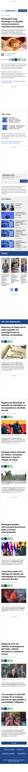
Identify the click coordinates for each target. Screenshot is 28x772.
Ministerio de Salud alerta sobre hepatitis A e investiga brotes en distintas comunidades (13, 331)
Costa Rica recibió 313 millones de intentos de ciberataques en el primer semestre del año (13, 575)
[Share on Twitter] (16, 59)
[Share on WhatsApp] (19, 59)
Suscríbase (21, 754)
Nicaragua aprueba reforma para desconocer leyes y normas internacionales (13, 528)
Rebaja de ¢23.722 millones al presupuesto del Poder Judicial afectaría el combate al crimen (12, 649)
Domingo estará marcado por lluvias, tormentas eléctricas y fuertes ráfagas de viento (13, 456)
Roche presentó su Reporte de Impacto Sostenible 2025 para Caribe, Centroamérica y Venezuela (5, 280)
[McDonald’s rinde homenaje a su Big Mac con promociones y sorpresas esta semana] (14, 44)
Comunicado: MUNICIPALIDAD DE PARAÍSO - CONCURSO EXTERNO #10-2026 (15, 120)
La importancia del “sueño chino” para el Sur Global (20, 214)
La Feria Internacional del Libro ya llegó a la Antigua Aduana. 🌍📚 (15, 278)
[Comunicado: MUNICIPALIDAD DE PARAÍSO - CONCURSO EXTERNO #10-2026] (4, 119)
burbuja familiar (5, 138)
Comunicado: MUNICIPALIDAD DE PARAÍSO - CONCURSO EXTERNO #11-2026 (20, 244)
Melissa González (11, 53)
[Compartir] (25, 59)
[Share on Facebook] (13, 59)
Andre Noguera (6, 338)
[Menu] (3, 10)
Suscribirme (24, 181)
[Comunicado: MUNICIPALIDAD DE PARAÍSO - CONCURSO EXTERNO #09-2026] (5, 127)
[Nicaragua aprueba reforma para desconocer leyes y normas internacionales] (13, 549)
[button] (22, 10)
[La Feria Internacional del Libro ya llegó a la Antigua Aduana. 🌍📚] (15, 265)
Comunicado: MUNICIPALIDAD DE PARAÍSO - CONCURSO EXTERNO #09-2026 (17, 127)
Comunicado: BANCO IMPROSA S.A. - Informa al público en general (20, 223)
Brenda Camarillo (6, 582)
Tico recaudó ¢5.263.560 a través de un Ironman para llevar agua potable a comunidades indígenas (13, 698)
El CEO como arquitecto (18, 204)
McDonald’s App (12, 133)
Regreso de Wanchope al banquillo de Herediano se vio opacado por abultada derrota (13, 406)
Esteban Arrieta (6, 657)
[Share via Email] (22, 59)
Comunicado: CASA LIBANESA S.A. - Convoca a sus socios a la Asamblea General (21, 233)
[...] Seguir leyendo (7, 370)
